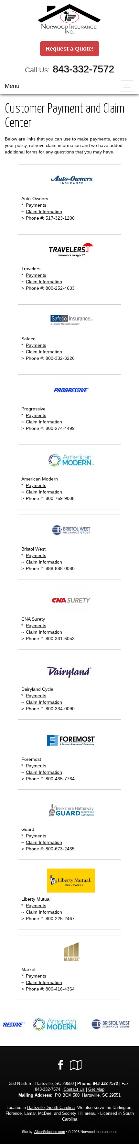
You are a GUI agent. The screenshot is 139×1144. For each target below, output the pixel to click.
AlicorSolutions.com (49, 1132)
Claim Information (44, 211)
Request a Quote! (70, 48)
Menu (12, 86)
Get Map (96, 1089)
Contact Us (74, 1089)
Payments (36, 205)
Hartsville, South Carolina (51, 1107)
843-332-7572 (83, 69)
